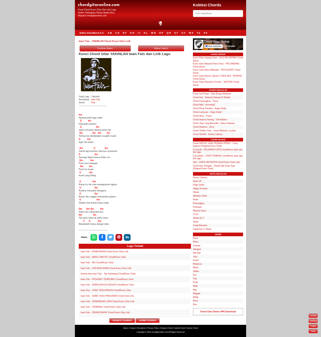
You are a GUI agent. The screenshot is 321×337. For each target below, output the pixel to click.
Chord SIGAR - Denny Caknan (207, 134)
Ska (195, 304)
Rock (195, 300)
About (125, 328)
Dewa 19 (197, 181)
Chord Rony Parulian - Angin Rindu (209, 108)
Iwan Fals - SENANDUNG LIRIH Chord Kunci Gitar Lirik (107, 301)
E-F (125, 33)
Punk (195, 282)
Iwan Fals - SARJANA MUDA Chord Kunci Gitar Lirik (106, 268)
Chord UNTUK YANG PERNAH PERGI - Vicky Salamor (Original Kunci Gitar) (215, 144)
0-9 (205, 33)
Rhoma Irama (199, 210)
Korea (196, 260)
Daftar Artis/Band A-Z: (92, 33)
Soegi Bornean (200, 225)
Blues (195, 241)
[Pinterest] (119, 237)
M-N (153, 33)
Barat (195, 238)
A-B (110, 33)
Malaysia (197, 264)
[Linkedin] (127, 237)
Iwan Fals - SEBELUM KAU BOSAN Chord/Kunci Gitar (107, 284)
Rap (195, 289)
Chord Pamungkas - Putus (206, 101)
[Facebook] (102, 237)
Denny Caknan (200, 177)
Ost (194, 275)
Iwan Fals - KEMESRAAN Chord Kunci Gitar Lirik (104, 251)
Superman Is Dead (202, 229)
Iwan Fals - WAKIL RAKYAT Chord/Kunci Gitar (103, 257)
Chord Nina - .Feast (202, 116)
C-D (117, 33)
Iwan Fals (96, 99)
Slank (195, 221)
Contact (132, 328)
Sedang (313, 320)
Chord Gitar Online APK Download (218, 311)
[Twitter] (110, 237)
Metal (195, 267)
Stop (313, 331)
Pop (93, 102)
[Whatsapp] (93, 237)
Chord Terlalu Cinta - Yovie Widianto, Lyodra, (214, 130)
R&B (195, 286)
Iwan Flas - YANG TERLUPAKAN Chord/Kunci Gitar (106, 290)
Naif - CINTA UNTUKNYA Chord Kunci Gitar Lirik (216, 162)
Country (196, 245)
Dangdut (197, 249)
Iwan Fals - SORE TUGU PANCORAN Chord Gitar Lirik (107, 296)
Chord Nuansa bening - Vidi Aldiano (210, 119)
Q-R (169, 33)
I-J (139, 33)
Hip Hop (197, 253)
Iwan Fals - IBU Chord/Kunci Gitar (97, 262)
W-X (191, 33)
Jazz (195, 256)
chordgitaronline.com (99, 5)
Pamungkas (198, 203)
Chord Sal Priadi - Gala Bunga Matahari (212, 93)
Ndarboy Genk (200, 196)
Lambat (313, 315)
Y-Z (198, 33)
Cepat (313, 326)
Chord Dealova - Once (203, 127)
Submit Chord (179, 328)
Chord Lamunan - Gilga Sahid (207, 112)
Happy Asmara (200, 188)
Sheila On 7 (198, 218)
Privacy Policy (153, 328)
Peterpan (197, 207)
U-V (183, 33)
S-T (176, 33)
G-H (132, 33)
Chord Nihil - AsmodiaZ (204, 104)
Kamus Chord (192, 328)
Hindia (196, 192)
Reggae (196, 293)
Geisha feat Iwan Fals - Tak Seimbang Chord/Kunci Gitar (108, 273)
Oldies (196, 271)
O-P (161, 33)
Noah (195, 199)
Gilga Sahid (198, 185)
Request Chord (166, 328)
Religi (195, 297)
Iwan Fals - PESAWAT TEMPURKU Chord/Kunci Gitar (107, 279)
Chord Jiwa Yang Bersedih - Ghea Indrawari (214, 123)
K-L (146, 33)
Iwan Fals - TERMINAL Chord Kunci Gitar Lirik (103, 307)
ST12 (195, 214)
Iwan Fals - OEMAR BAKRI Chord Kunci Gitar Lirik (105, 312)
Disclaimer (141, 328)
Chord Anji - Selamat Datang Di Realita (211, 97)
